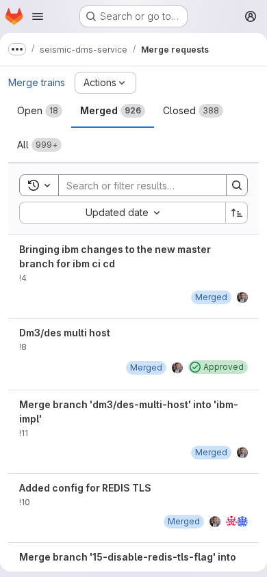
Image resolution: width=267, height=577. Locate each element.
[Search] (237, 185)
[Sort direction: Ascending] (237, 213)
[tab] (39, 111)
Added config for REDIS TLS (85, 488)
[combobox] (122, 213)
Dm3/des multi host (64, 332)
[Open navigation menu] (38, 16)
